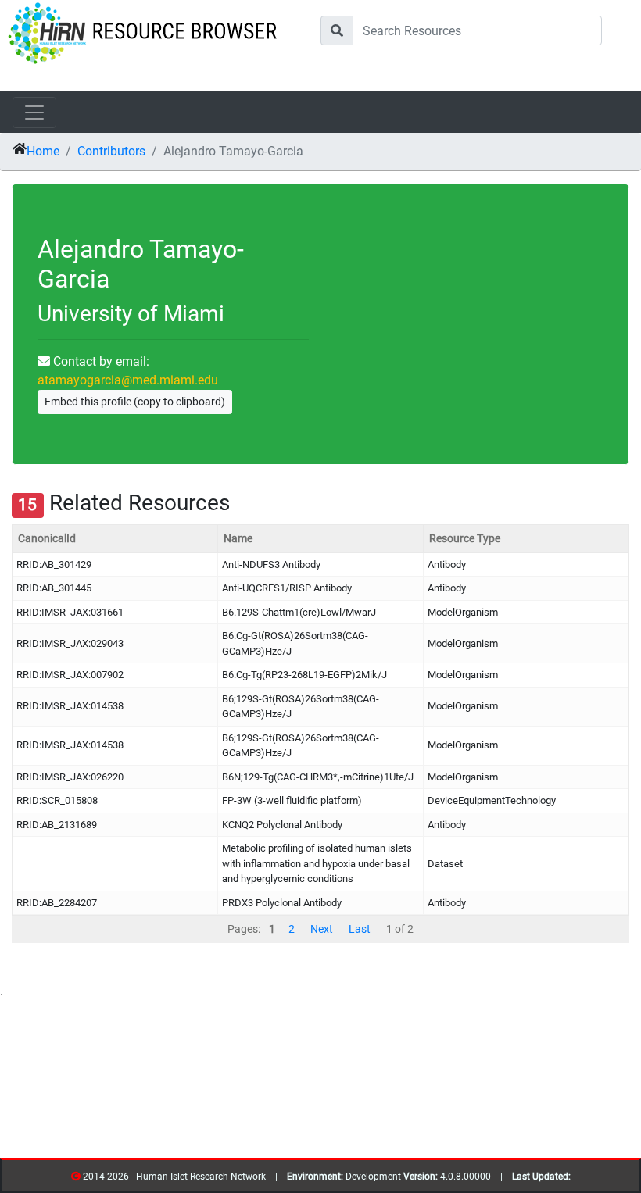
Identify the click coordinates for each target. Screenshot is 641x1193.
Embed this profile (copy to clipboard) (135, 401)
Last (360, 929)
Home (43, 151)
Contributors (111, 151)
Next (321, 929)
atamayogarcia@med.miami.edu (128, 380)
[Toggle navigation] (34, 112)
